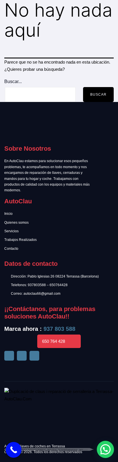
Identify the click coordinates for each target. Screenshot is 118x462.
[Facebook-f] (9, 356)
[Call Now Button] (13, 450)
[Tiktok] (22, 356)
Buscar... (13, 81)
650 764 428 (53, 341)
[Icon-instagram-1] (34, 356)
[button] (105, 449)
